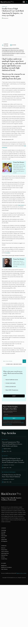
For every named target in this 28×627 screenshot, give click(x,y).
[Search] (24, 361)
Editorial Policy (4, 555)
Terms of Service (4, 551)
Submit (14, 395)
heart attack (21, 205)
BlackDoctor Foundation (6, 567)
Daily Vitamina (4, 569)
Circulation (7, 252)
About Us (3, 547)
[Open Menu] (24, 2)
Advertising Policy (5, 553)
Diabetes (3, 533)
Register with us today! (21, 573)
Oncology (3, 532)
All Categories (4, 541)
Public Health (4, 535)
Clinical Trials (4, 539)
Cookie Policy (4, 558)
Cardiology (4, 6)
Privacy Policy (4, 549)
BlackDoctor (4, 565)
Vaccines (3, 537)
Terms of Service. (9, 423)
